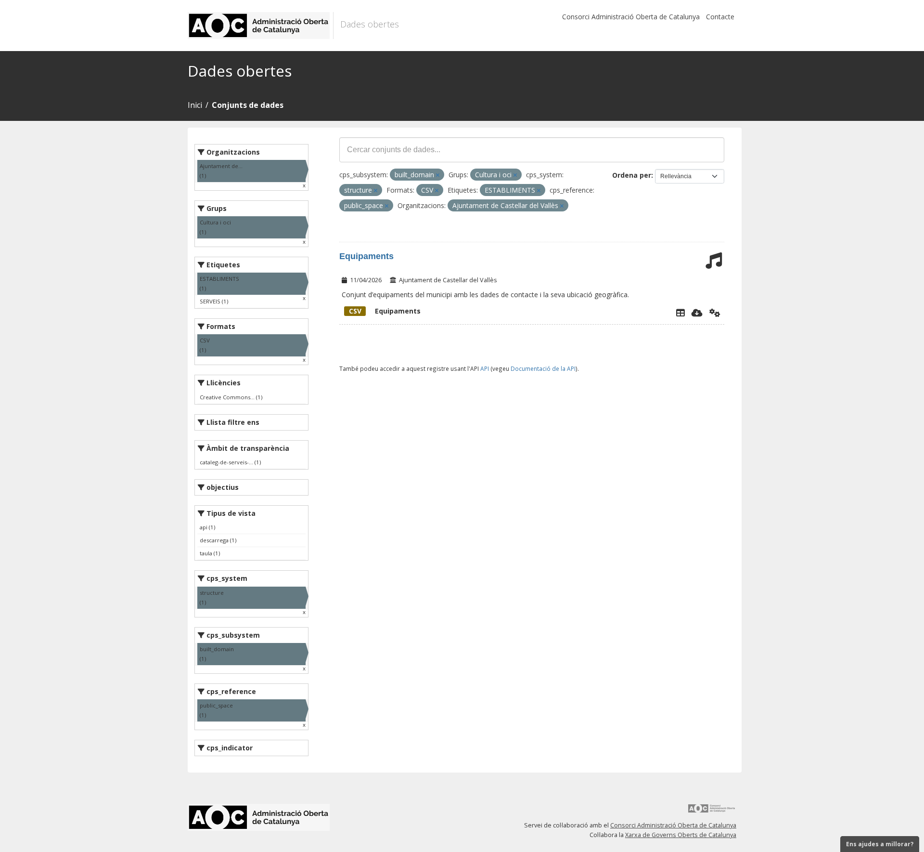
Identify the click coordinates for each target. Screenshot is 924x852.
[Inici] (261, 25)
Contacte (720, 16)
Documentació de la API (543, 368)
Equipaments (366, 256)
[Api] (714, 312)
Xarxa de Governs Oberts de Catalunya (680, 835)
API (484, 368)
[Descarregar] (697, 312)
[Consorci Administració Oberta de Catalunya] (711, 812)
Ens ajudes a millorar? (879, 844)
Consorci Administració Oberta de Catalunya (631, 16)
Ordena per (631, 175)
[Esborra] (437, 175)
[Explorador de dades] (680, 312)
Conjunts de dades (247, 105)
